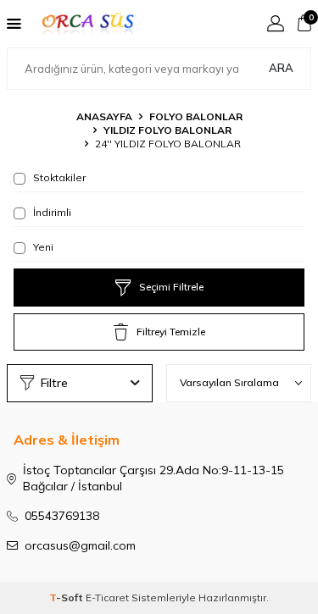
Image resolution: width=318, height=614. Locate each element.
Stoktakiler (58, 177)
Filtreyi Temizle (171, 331)
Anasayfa (104, 116)
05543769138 (62, 515)
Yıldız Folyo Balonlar (167, 130)
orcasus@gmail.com (80, 545)
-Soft (67, 597)
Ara (281, 68)
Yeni (42, 247)
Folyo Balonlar (196, 116)
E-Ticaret (107, 597)
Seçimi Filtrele (171, 286)
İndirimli (51, 212)
